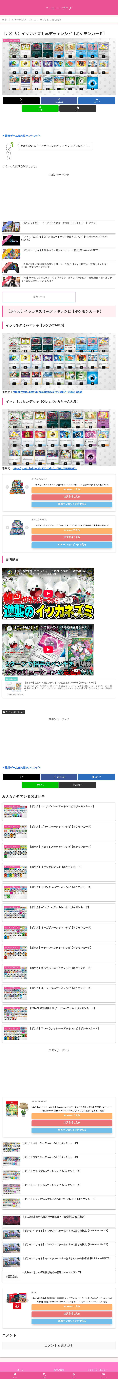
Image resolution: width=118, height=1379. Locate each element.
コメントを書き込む (59, 1345)
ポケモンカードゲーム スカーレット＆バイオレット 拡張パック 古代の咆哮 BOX (71, 485)
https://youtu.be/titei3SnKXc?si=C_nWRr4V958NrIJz (45, 468)
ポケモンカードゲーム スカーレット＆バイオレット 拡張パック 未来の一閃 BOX (71, 525)
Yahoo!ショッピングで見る (72, 503)
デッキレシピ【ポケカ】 (14, 712)
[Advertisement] (59, 123)
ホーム (20, 1370)
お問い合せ (59, 1370)
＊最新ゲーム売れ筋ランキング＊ (21, 135)
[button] (77, 108)
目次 (35, 296)
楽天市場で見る (72, 496)
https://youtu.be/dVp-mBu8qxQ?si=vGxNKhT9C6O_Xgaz (47, 392)
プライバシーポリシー (97, 1370)
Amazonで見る (72, 489)
